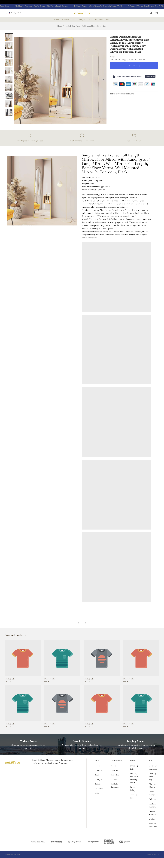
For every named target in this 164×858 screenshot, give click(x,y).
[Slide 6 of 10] (8, 79)
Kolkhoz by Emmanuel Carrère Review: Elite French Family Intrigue (32, 6)
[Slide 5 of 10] (8, 70)
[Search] (5, 12)
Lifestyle (98, 779)
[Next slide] (103, 79)
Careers (114, 779)
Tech (97, 775)
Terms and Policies (153, 854)
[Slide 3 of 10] (8, 54)
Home (59, 26)
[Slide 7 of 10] (8, 87)
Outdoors (99, 788)
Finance (98, 770)
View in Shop (134, 65)
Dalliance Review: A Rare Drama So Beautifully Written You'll (88, 6)
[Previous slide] (16, 79)
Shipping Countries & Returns (122, 94)
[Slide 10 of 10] (8, 112)
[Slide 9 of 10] (8, 103)
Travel (97, 784)
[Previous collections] (78, 623)
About (113, 766)
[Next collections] (85, 623)
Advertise (115, 775)
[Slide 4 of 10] (8, 62)
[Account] (151, 12)
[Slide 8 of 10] (8, 95)
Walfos (152, 819)
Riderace (152, 799)
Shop (97, 793)
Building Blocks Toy (152, 776)
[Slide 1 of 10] (8, 37)
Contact (114, 770)
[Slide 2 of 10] (8, 45)
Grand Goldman (14, 854)
